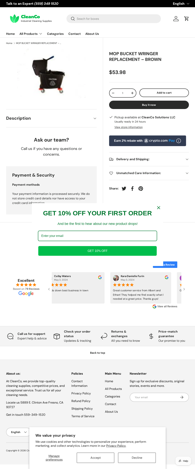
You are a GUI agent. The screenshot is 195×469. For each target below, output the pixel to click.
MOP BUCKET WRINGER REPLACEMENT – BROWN (39, 43)
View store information (128, 127)
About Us (92, 34)
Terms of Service (82, 416)
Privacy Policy (81, 393)
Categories (55, 34)
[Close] (158, 207)
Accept (95, 458)
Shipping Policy (82, 409)
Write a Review (165, 264)
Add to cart (164, 92)
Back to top (97, 352)
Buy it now (149, 105)
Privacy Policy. (116, 446)
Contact (74, 34)
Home (10, 34)
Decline (137, 458)
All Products (113, 389)
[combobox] (113, 18)
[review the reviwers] (98, 278)
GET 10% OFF (98, 250)
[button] (186, 18)
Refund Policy (80, 401)
